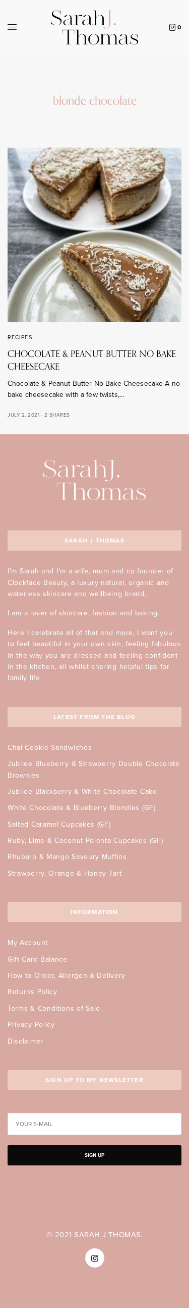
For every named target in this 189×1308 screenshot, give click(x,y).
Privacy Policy (31, 1024)
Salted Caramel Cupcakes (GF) (59, 824)
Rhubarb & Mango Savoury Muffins (67, 856)
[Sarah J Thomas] (94, 27)
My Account (28, 942)
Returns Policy (32, 991)
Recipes (20, 337)
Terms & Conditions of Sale (54, 1008)
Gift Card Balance (38, 959)
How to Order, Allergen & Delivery (66, 975)
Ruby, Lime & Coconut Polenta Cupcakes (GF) (85, 840)
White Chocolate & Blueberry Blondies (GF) (82, 807)
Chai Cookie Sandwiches (50, 747)
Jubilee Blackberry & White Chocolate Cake (82, 791)
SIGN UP (94, 1155)
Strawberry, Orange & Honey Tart (65, 873)
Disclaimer (25, 1041)
